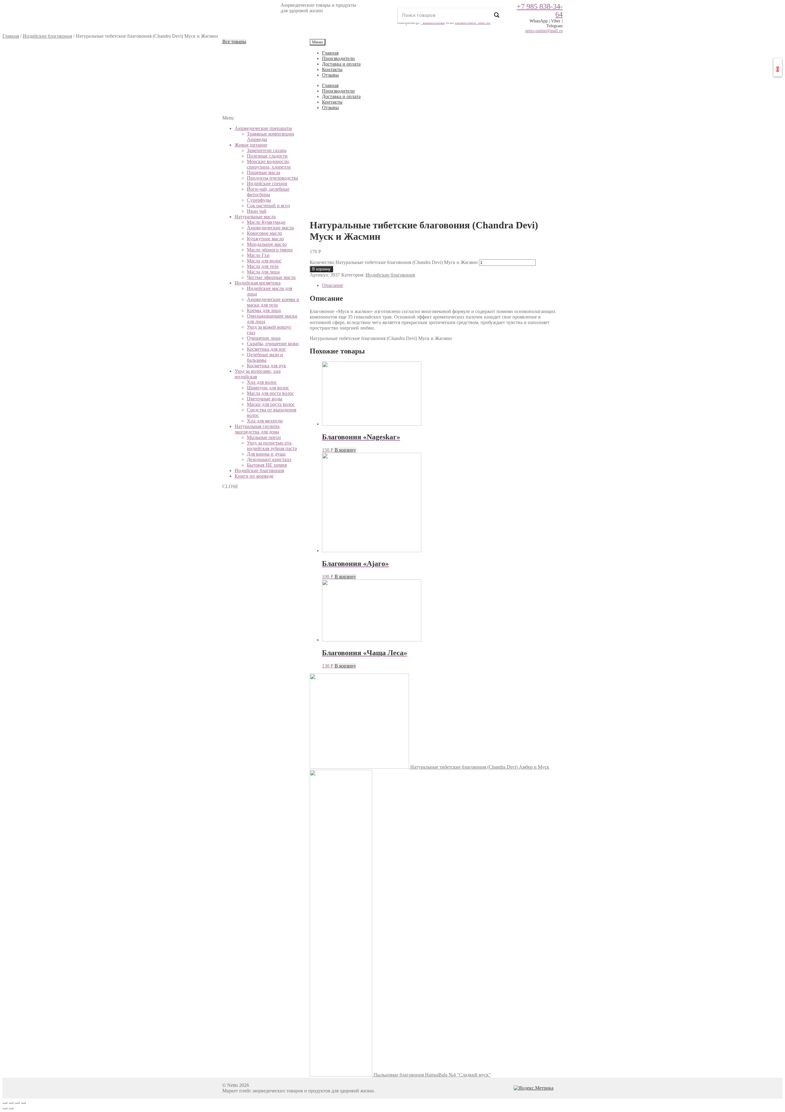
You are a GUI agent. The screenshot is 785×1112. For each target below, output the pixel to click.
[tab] (442, 285)
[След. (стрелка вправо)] (11, 1108)
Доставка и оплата (341, 64)
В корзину (321, 269)
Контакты (332, 69)
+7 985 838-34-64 (540, 10)
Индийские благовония (47, 36)
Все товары (234, 41)
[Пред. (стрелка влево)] (4, 1108)
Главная (10, 36)
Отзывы (330, 75)
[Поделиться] (11, 1103)
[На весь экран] (17, 1103)
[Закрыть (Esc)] (4, 1103)
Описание (332, 285)
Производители (338, 58)
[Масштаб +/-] (23, 1103)
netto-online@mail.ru (544, 31)
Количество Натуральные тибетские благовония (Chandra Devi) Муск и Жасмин (394, 262)
